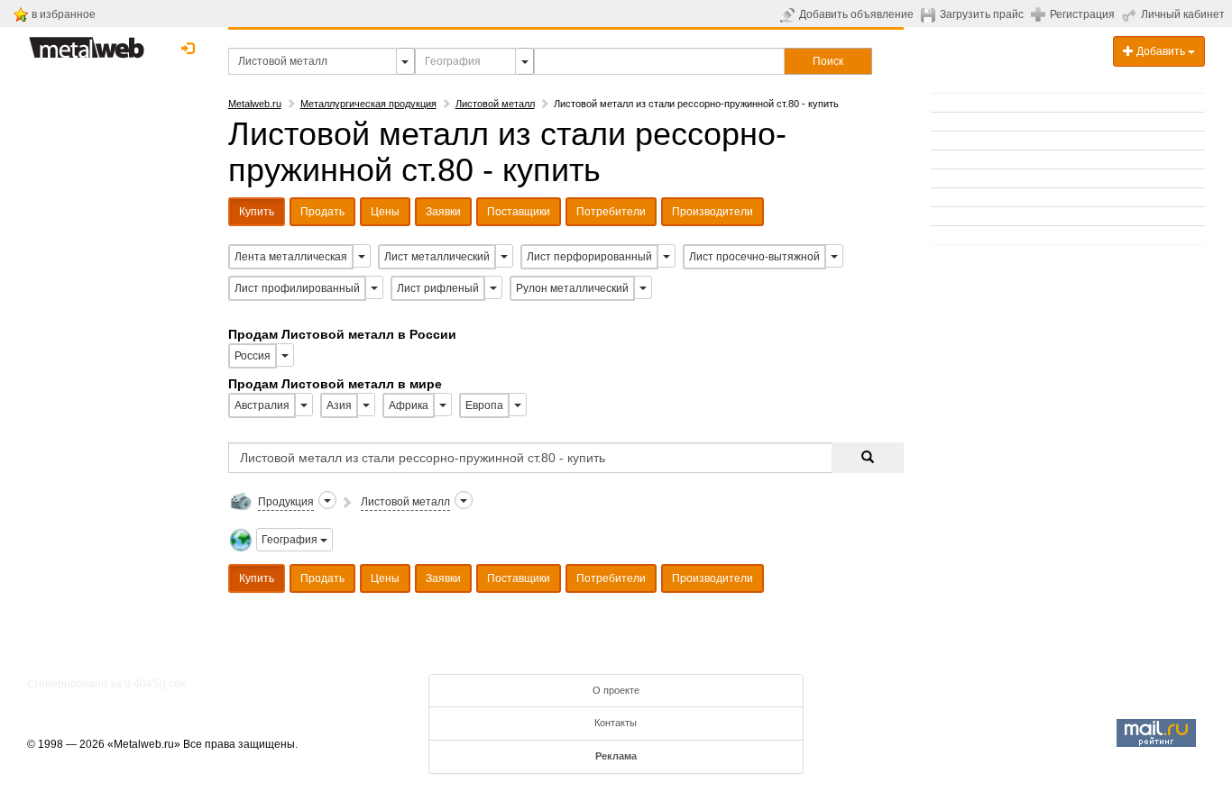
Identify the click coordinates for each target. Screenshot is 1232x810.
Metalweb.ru (254, 103)
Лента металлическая (290, 256)
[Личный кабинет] (1131, 14)
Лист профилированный (297, 288)
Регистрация (1082, 14)
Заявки (443, 211)
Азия (339, 405)
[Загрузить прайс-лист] (930, 14)
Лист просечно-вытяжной (754, 256)
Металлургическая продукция (368, 103)
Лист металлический (437, 256)
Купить (256, 211)
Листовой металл (495, 103)
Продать (322, 211)
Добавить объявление (856, 14)
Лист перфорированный (589, 256)
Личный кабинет (1183, 14)
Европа (484, 405)
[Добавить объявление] (789, 14)
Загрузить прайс (982, 14)
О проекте (616, 690)
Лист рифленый (438, 288)
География (291, 539)
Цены (385, 211)
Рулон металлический (572, 288)
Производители (712, 211)
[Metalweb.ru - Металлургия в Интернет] (86, 42)
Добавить (1161, 51)
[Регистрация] (1040, 13)
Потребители (611, 211)
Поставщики (518, 211)
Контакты (615, 722)
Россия (252, 356)
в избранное (64, 14)
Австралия (262, 405)
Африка (408, 405)
